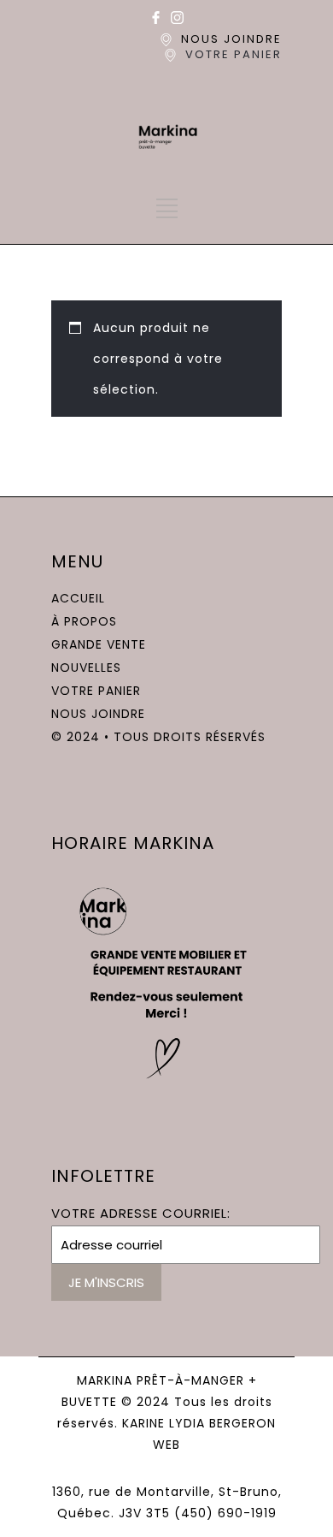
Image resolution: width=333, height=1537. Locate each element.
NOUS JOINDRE (231, 39)
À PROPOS (84, 621)
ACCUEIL (78, 598)
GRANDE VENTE (98, 644)
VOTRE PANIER (233, 54)
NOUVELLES (86, 667)
